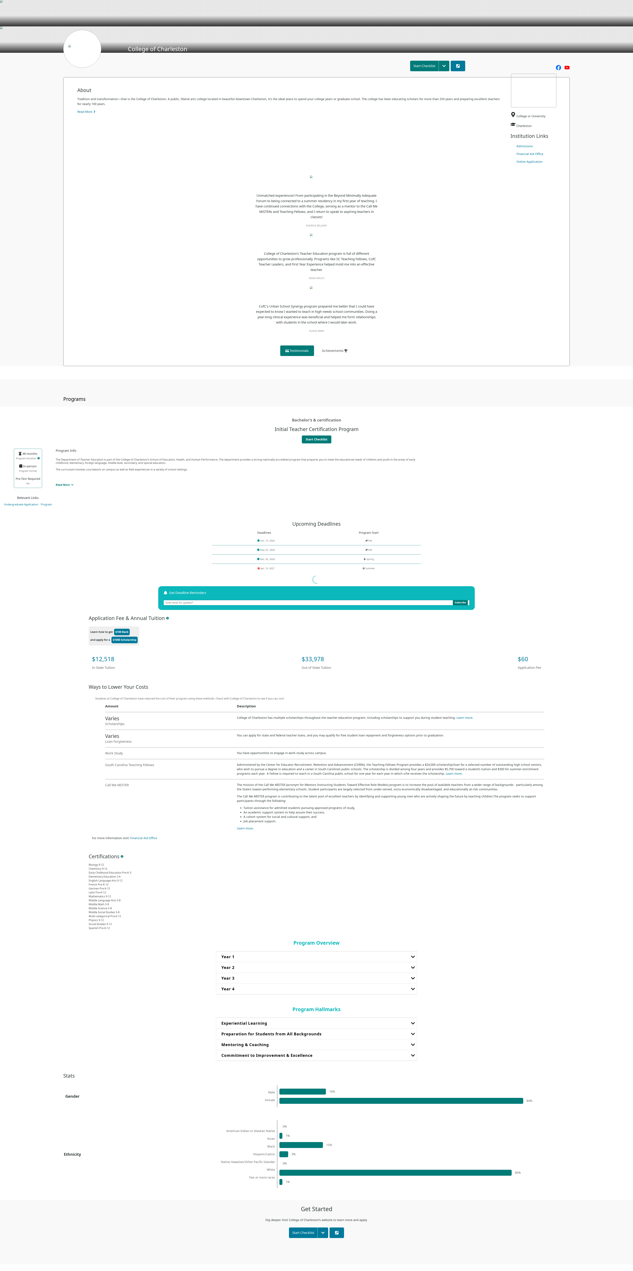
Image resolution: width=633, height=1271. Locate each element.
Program (46, 504)
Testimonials (299, 350)
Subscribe (460, 602)
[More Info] (38, 458)
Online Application (529, 162)
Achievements (333, 350)
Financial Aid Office (529, 154)
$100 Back (121, 632)
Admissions (524, 146)
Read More (84, 112)
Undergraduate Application (21, 504)
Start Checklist (316, 439)
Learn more (464, 718)
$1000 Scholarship (124, 640)
